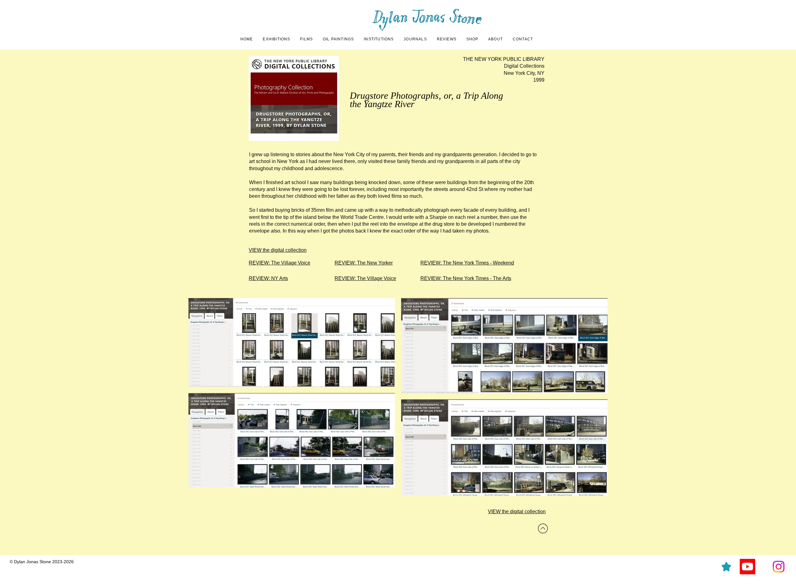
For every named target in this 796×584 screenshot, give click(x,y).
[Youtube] (747, 566)
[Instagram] (778, 566)
